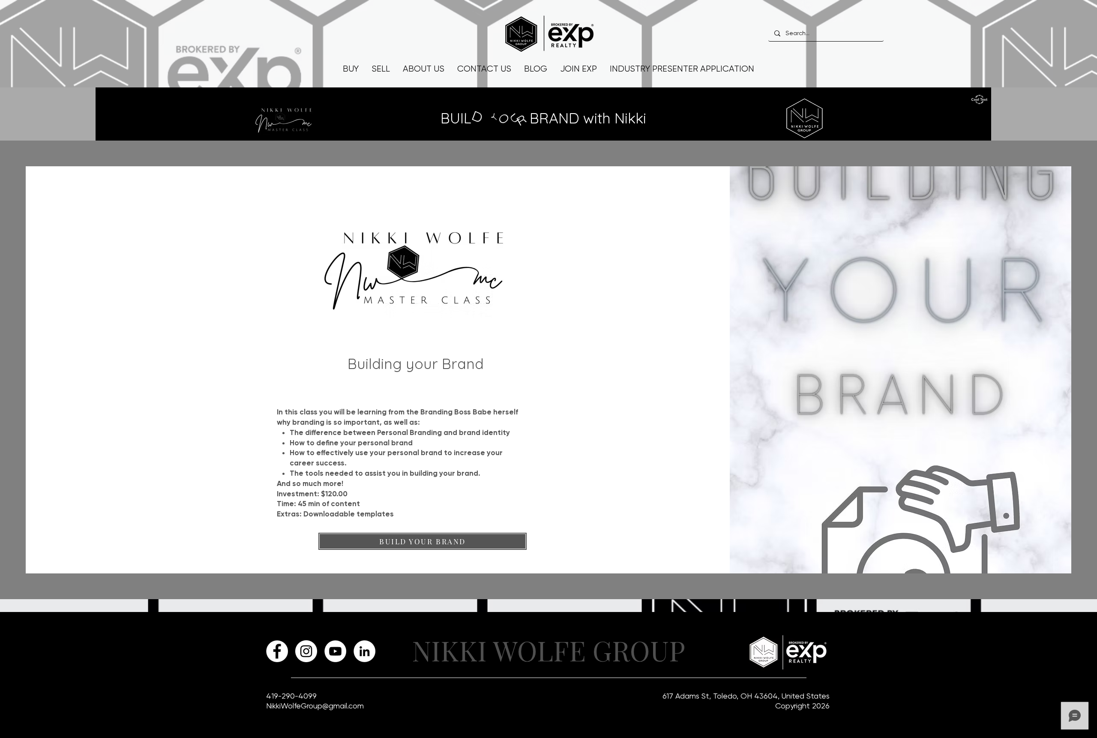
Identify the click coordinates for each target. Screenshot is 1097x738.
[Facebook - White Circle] (277, 651)
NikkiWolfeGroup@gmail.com (315, 705)
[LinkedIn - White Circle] (364, 651)
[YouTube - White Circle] (335, 651)
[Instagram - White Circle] (306, 651)
